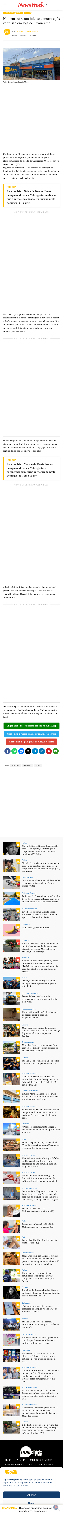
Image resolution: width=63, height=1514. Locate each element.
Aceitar (31, 1494)
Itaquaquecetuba (28, 1009)
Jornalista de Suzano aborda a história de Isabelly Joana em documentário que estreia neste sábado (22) (41, 1293)
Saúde (24, 1221)
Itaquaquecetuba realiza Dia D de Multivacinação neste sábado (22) (38, 1225)
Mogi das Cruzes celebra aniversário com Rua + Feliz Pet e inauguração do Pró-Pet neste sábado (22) (40, 1048)
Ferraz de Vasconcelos (30, 993)
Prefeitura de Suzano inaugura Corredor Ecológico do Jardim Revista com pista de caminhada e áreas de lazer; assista (41, 899)
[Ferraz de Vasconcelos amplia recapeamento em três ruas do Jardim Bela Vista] (11, 998)
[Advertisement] (31, 117)
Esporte (25, 1025)
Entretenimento (28, 1042)
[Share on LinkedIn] (42, 751)
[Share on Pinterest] (49, 751)
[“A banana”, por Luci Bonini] (11, 930)
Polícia (19, 13)
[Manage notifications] (55, 1507)
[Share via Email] (56, 751)
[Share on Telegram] (35, 751)
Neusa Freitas (27, 877)
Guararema (9, 13)
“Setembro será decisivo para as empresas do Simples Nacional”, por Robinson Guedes (39, 1309)
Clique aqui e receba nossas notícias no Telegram (31, 734)
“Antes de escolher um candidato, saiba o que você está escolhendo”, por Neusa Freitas (41, 883)
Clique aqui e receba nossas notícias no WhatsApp (31, 726)
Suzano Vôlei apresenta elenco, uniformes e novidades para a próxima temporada (40, 1324)
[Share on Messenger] (21, 751)
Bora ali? (25, 940)
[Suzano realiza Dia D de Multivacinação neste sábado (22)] (11, 1211)
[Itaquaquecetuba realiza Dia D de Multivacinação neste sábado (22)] (11, 1226)
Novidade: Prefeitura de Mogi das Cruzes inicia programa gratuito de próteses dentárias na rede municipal (39, 1178)
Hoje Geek (26, 1350)
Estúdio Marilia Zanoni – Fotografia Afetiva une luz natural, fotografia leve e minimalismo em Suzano (40, 1096)
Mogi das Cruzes (28, 1155)
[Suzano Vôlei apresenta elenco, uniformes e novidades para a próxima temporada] (11, 1324)
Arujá (24, 1139)
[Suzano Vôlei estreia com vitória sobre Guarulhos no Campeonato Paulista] (11, 1063)
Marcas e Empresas (29, 909)
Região (28, 13)
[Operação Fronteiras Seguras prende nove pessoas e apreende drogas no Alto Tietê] (11, 983)
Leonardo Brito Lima (27, 31)
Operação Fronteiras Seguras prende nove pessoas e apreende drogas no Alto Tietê (39, 983)
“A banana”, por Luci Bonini (36, 927)
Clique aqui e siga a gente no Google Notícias (31, 741)
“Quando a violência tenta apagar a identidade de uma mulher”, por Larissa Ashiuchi (41, 1129)
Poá (23, 1237)
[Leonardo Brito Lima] (7, 31)
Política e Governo (29, 893)
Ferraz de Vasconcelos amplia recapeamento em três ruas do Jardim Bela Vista (39, 999)
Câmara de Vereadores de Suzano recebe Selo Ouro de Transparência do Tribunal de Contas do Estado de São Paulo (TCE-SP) (40, 1080)
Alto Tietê (15, 765)
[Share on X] (28, 751)
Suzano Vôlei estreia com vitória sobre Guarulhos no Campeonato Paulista (40, 1062)
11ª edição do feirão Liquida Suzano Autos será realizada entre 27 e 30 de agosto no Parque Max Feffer (39, 915)
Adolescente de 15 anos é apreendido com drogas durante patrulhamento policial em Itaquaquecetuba (40, 1340)
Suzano (25, 1057)
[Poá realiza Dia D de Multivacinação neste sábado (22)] (11, 1242)
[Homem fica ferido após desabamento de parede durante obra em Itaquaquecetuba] (11, 1014)
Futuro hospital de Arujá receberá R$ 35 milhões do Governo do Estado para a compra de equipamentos (40, 1145)
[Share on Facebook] (7, 751)
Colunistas (26, 924)
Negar (31, 1503)
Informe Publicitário (30, 1090)
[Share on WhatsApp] (14, 751)
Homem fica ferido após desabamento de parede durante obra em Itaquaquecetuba (40, 1015)
